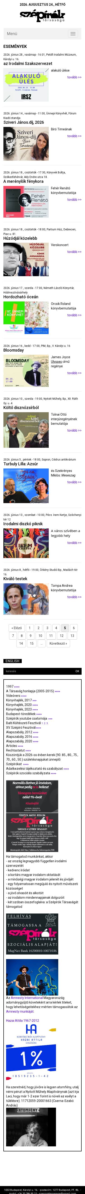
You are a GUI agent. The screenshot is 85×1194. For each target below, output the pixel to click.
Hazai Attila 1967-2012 (22, 1020)
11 (51, 636)
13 (72, 636)
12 (61, 636)
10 (40, 636)
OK (77, 671)
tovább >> (74, 77)
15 (32, 643)
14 (21, 643)
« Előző (17, 628)
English (12, 661)
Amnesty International (27, 998)
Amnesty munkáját (20, 1011)
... (42, 643)
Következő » (58, 643)
